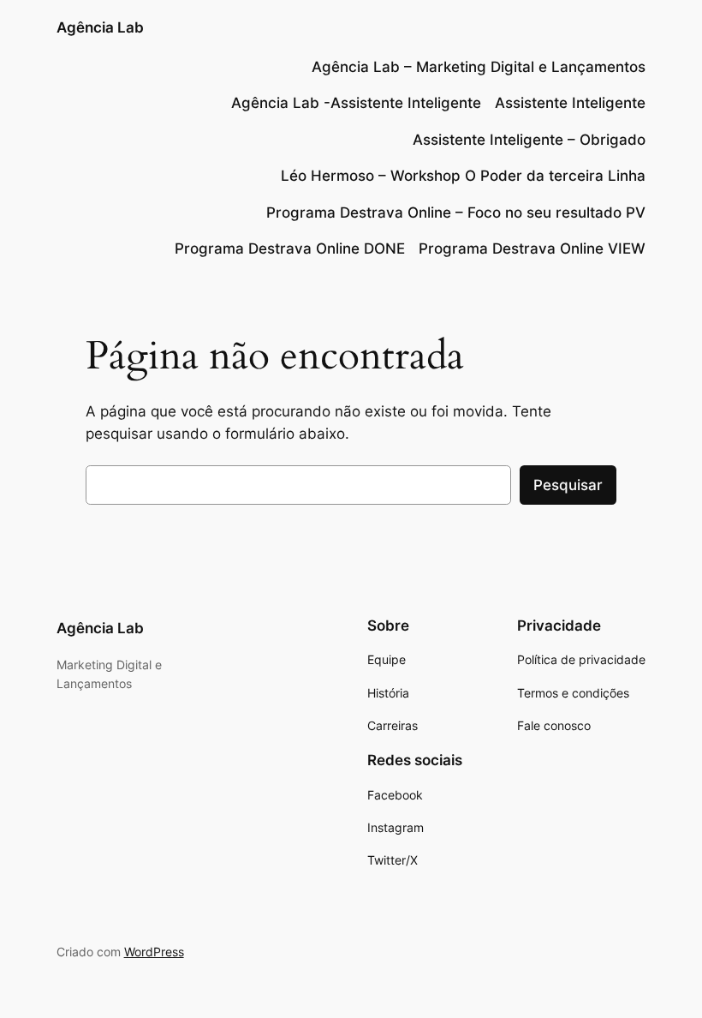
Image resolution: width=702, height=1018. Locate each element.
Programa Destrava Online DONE (290, 248)
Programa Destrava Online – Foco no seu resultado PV (455, 212)
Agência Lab (100, 27)
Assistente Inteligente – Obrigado (529, 139)
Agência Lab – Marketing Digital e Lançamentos (478, 66)
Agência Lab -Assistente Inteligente (356, 102)
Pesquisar (568, 485)
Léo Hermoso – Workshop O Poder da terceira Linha (463, 175)
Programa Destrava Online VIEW (532, 248)
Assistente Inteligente (570, 102)
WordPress (154, 951)
